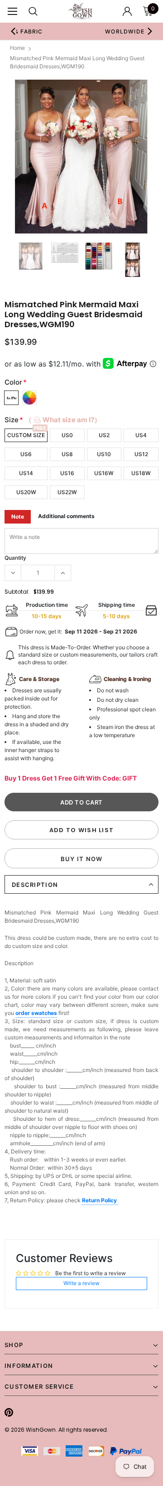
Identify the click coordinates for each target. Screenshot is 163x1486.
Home (17, 47)
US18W (141, 473)
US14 (26, 473)
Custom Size (26, 435)
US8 (67, 454)
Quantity (15, 557)
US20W (26, 492)
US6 (26, 454)
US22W (67, 492)
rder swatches (38, 1013)
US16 (67, 473)
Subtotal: (17, 591)
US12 (141, 454)
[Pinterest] (9, 1412)
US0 (67, 435)
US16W (104, 473)
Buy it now (82, 858)
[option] (81, 156)
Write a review (81, 1283)
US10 (104, 454)
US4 (141, 435)
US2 (104, 435)
